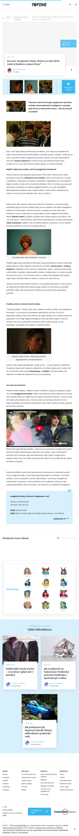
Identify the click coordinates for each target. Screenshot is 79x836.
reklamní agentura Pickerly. (13, 828)
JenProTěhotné (8, 830)
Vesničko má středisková (45, 790)
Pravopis (6, 777)
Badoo (24, 790)
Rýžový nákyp (27, 784)
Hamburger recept (29, 777)
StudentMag (37, 830)
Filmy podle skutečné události (49, 775)
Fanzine (29, 830)
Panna (28, 576)
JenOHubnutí (23, 832)
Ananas (24, 787)
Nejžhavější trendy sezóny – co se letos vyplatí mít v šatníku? (20, 671)
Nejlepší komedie (47, 786)
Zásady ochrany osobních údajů (12, 814)
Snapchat (6, 787)
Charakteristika (65, 780)
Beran (64, 599)
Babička (44, 780)
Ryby (27, 587)
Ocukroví (14, 832)
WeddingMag (63, 830)
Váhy (45, 599)
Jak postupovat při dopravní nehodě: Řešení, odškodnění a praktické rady (38, 732)
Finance (47, 665)
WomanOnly (41, 828)
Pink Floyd (44, 794)
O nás (5, 807)
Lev (27, 610)
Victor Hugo (64, 787)
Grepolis (6, 790)
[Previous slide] (6, 86)
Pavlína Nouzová (19, 69)
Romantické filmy (47, 783)
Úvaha (62, 777)
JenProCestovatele (50, 830)
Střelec (45, 587)
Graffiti (5, 780)
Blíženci (63, 610)
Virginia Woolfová (66, 790)
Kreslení (6, 784)
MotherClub (50, 828)
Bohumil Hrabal (65, 784)
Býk (46, 576)
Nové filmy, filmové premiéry (21, 18)
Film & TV (8, 18)
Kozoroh (63, 576)
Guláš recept (27, 780)
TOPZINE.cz (3, 18)
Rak (46, 610)
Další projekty (8, 810)
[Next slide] (58, 86)
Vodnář (27, 599)
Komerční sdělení (18, 683)
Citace (5, 774)
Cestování (29, 723)
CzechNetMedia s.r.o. (21, 825)
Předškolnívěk (20, 830)
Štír (64, 587)
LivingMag (6, 832)
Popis (62, 774)
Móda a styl (10, 665)
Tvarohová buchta (29, 774)
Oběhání (59, 828)
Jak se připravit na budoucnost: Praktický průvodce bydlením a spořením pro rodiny (56, 673)
